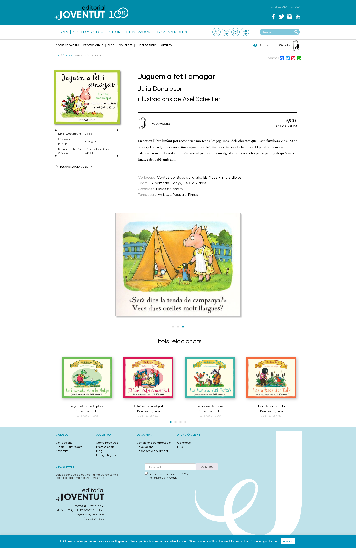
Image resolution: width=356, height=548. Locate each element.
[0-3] (216, 32)
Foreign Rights (172, 32)
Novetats (62, 451)
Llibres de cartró (169, 189)
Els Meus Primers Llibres (222, 177)
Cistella (284, 45)
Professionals (93, 45)
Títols (62, 32)
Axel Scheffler (201, 98)
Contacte (125, 45)
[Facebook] (273, 16)
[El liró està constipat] (148, 377)
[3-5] (226, 32)
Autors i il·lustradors (130, 32)
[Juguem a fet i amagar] (87, 97)
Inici (58, 55)
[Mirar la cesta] (296, 45)
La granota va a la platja (87, 406)
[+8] (245, 32)
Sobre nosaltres (67, 45)
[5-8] (235, 32)
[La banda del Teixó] (210, 377)
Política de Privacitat (165, 477)
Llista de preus (147, 45)
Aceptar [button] (287, 541)
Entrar (264, 45)
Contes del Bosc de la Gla (179, 177)
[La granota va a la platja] (87, 377)
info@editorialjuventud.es (89, 514)
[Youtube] (298, 16)
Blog (111, 45)
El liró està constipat (148, 406)
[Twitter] (281, 16)
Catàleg (166, 45)
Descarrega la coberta (76, 166)
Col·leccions (86, 32)
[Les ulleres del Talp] (271, 377)
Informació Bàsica (181, 474)
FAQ (180, 446)
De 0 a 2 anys (194, 183)
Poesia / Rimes (185, 194)
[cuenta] (255, 46)
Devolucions (145, 446)
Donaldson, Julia (87, 411)
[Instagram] (290, 16)
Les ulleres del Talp (271, 406)
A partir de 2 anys (166, 183)
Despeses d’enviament (152, 451)
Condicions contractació (154, 442)
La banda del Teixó (210, 406)
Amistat (164, 194)
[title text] (91, 12)
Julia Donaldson (161, 88)
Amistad (67, 55)
